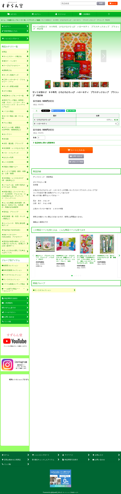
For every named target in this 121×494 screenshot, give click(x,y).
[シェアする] (36, 110)
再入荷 (116, 120)
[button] (109, 14)
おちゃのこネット (57, 492)
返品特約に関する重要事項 (45, 143)
